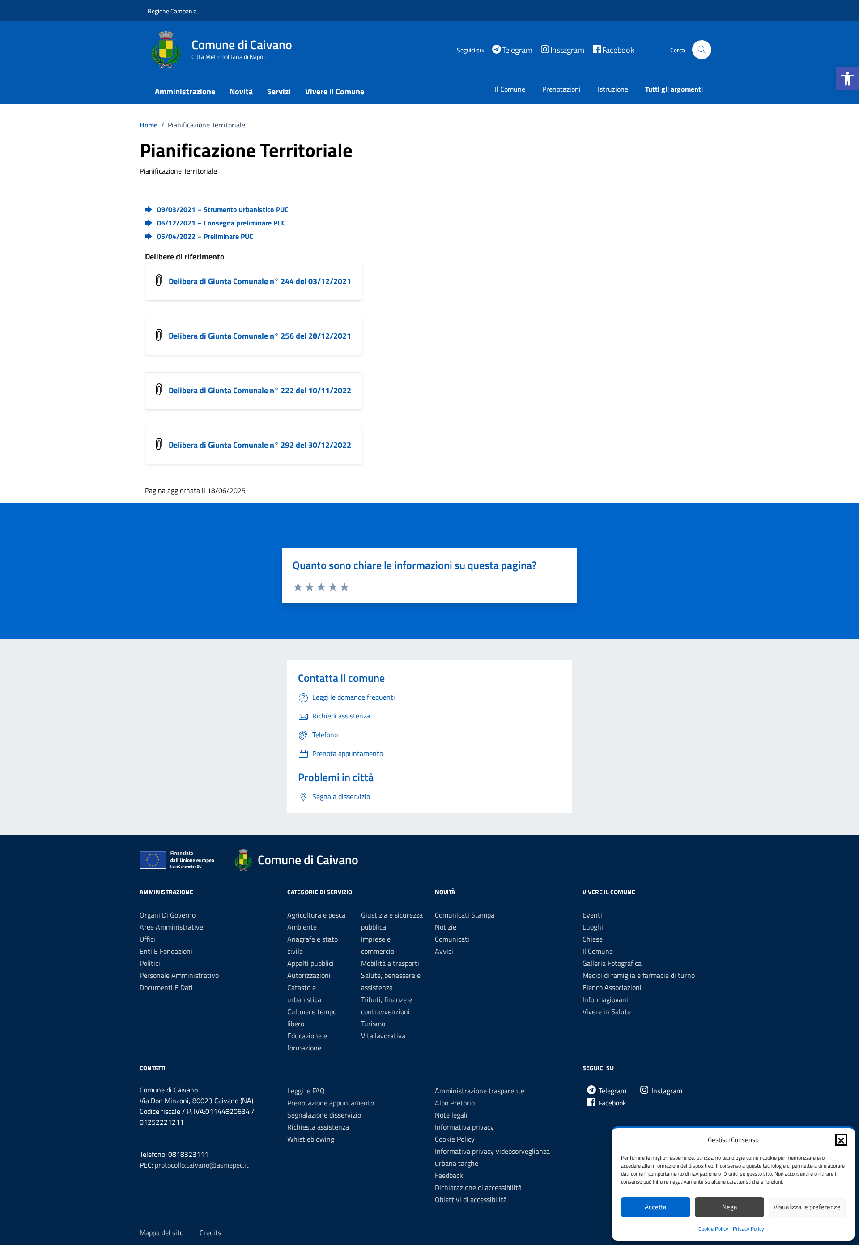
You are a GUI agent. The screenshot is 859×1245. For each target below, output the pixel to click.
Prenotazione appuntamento (330, 1102)
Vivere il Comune (334, 91)
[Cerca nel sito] (701, 49)
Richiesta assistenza (318, 1127)
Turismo (373, 1023)
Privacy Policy (748, 1228)
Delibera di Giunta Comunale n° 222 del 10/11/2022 (260, 390)
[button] (847, 78)
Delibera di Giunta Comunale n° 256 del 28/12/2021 (260, 336)
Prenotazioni (561, 89)
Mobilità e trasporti (390, 963)
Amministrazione (185, 91)
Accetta (656, 1207)
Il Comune (510, 89)
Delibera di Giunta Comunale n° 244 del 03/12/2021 (260, 281)
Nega (729, 1207)
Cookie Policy (713, 1228)
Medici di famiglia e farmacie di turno (639, 975)
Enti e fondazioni (166, 951)
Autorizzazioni (309, 975)
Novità (241, 91)
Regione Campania (172, 11)
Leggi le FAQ (306, 1090)
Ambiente (302, 927)
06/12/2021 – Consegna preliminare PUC (221, 222)
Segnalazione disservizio (324, 1114)
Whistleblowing (310, 1139)
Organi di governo (168, 914)
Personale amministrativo (179, 975)
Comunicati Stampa (464, 914)
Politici (150, 963)
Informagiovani (605, 999)
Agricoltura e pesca (316, 914)
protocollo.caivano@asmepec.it (202, 1165)
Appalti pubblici (310, 963)
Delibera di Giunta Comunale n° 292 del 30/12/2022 (260, 445)
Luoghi (593, 927)
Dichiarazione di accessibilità (478, 1187)
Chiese (593, 939)
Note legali (451, 1114)
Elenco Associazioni (612, 987)
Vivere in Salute (607, 1011)
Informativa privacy (464, 1127)
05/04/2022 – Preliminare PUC (205, 236)
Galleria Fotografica (612, 963)
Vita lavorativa (383, 1035)
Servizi (279, 91)
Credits (210, 1232)
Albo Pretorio (455, 1102)
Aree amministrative (171, 927)
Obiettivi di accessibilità (471, 1199)
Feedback (449, 1175)
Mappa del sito (161, 1232)
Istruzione (613, 89)
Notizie (445, 927)
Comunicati (452, 939)
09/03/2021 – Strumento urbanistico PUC (223, 209)
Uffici (147, 939)
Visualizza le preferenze (807, 1207)
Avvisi (444, 951)
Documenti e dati (166, 987)
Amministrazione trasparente (479, 1090)
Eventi (592, 914)
